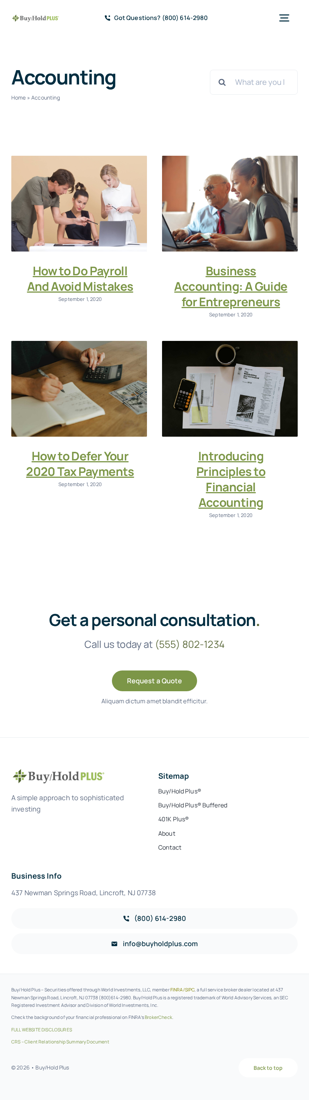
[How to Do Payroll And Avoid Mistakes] (79, 204)
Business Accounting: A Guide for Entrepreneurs (230, 286)
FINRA (176, 989)
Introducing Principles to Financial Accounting (230, 479)
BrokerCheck (158, 1017)
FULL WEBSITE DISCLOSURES (41, 1029)
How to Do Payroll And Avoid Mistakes (80, 278)
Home (18, 97)
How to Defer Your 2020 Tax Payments (80, 463)
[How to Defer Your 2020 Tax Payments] (79, 389)
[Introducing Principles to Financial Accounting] (230, 389)
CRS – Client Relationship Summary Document (60, 1042)
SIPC (190, 989)
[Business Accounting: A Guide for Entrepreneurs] (230, 204)
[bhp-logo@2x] (35, 17)
